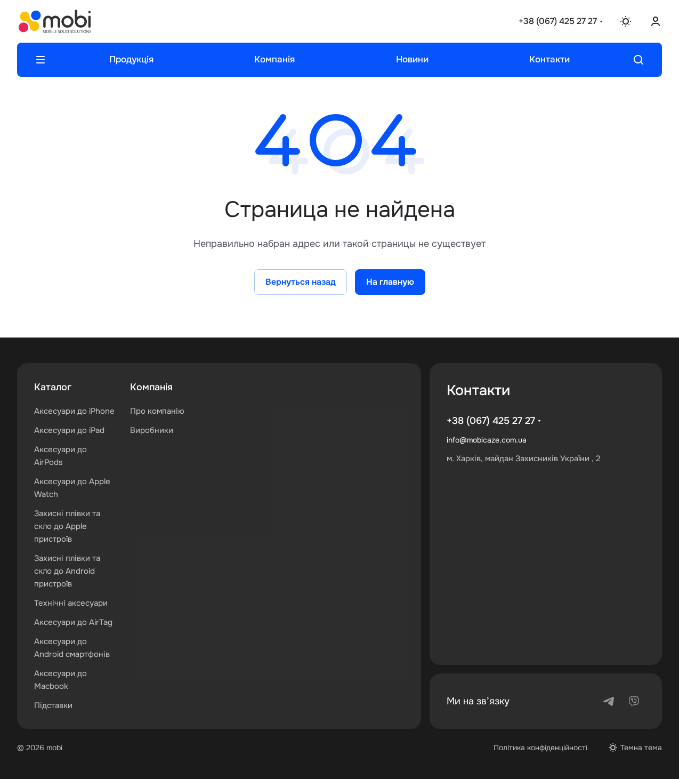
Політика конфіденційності (540, 747)
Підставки (53, 705)
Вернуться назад (300, 281)
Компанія (151, 387)
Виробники (151, 430)
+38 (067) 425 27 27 (558, 21)
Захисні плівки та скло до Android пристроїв (67, 571)
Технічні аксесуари (71, 603)
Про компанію (157, 411)
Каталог (52, 387)
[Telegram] (608, 701)
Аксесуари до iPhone (74, 411)
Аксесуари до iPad (69, 430)
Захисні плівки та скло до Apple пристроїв (67, 526)
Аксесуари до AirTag (73, 622)
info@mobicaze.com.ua (487, 440)
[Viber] (634, 701)
